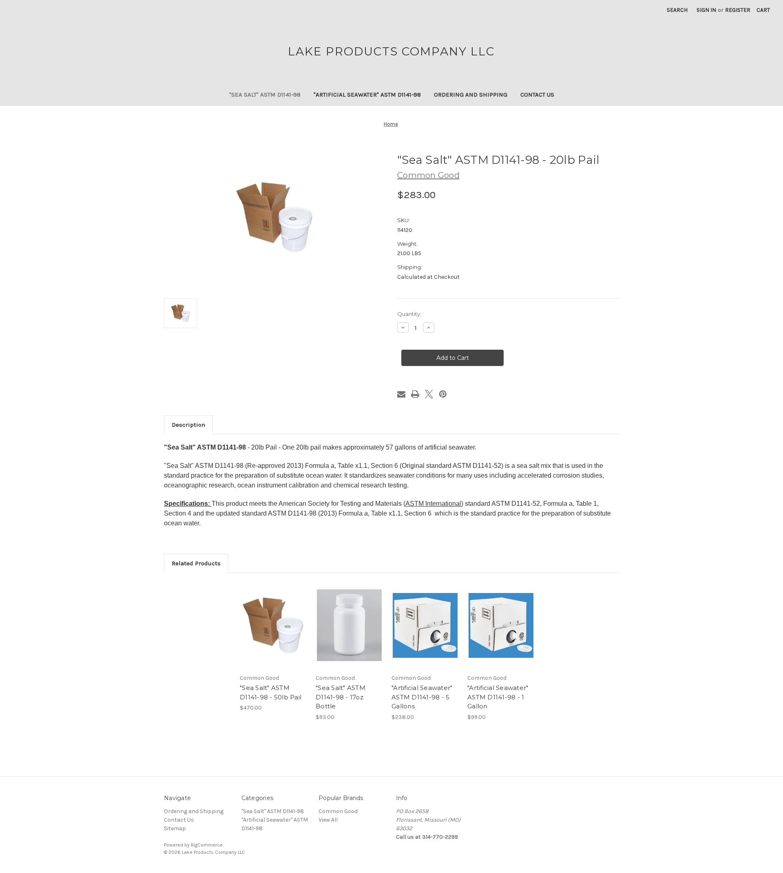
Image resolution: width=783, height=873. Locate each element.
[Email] (401, 394)
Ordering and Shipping (470, 94)
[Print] (415, 394)
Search (677, 10)
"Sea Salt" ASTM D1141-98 (265, 94)
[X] (429, 394)
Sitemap (175, 828)
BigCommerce (207, 845)
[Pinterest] (443, 394)
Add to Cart (273, 632)
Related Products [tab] (196, 563)
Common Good (338, 811)
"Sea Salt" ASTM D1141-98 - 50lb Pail (270, 692)
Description (188, 424)
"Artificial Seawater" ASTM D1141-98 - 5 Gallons (422, 697)
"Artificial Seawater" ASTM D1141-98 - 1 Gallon (497, 697)
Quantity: (409, 314)
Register (737, 10)
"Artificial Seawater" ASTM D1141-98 (367, 94)
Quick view (273, 618)
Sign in (706, 10)
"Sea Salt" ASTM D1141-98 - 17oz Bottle (340, 697)
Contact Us (537, 94)
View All (328, 819)
